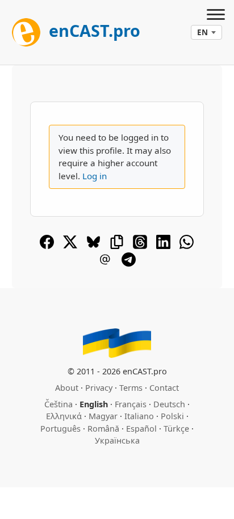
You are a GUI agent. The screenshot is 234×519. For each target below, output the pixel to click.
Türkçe (176, 428)
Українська (117, 440)
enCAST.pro (92, 30)
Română (103, 428)
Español (141, 428)
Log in (94, 176)
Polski (172, 416)
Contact (164, 387)
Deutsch (169, 404)
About (66, 387)
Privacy (98, 387)
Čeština (58, 404)
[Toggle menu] (216, 16)
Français (131, 404)
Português (60, 428)
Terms (131, 387)
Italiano (139, 416)
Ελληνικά (64, 416)
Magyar (103, 416)
